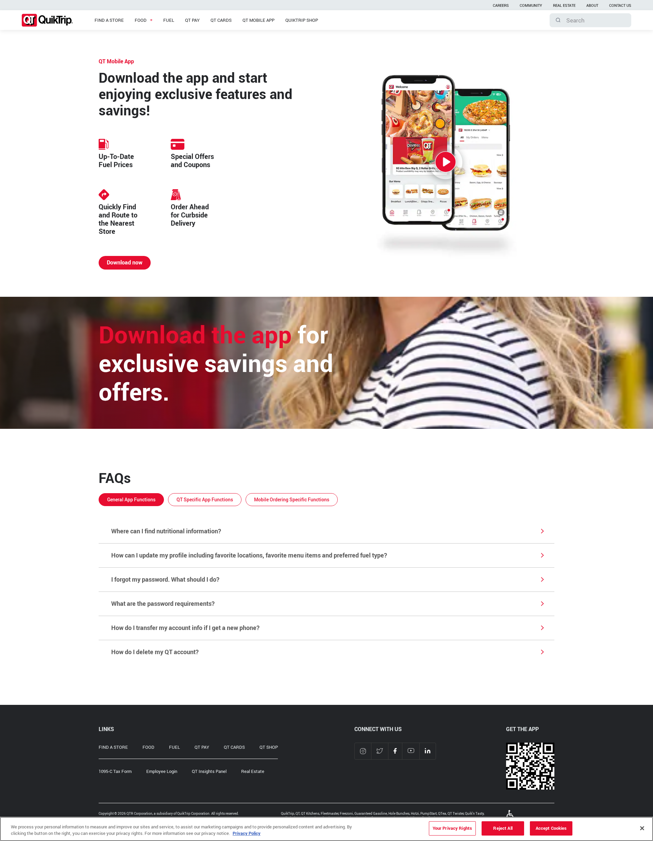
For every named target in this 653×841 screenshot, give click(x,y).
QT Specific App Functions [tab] (205, 499)
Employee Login (161, 771)
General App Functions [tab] (131, 499)
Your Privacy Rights (452, 828)
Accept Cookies (551, 828)
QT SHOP (268, 747)
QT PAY (202, 747)
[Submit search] (558, 20)
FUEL (174, 747)
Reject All (502, 828)
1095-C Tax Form (115, 771)
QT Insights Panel (209, 771)
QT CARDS (234, 747)
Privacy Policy (247, 833)
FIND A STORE (113, 747)
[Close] (642, 828)
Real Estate (252, 771)
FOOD (148, 747)
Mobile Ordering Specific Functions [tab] (291, 499)
